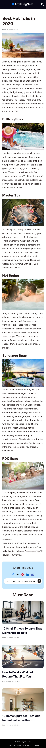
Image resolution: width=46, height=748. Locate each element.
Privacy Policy (21, 745)
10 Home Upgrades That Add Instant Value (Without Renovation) (21, 720)
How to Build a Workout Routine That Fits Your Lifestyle (17, 676)
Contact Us (11, 745)
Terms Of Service (33, 745)
